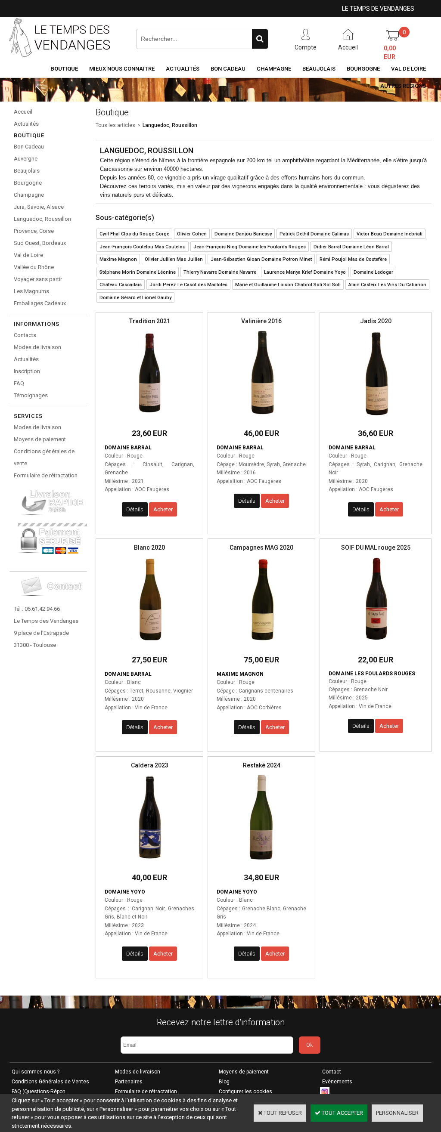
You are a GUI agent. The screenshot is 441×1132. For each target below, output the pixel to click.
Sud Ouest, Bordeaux (40, 243)
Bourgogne (363, 68)
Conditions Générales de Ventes (50, 1082)
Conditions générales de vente (44, 457)
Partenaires (129, 1082)
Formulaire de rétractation (46, 475)
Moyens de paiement (40, 439)
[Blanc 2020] (149, 645)
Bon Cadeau (228, 68)
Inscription (27, 371)
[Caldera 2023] (149, 863)
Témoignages (31, 395)
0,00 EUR (390, 52)
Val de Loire (408, 68)
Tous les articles (115, 125)
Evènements (337, 1082)
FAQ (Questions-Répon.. (40, 1092)
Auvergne (25, 158)
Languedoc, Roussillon (42, 219)
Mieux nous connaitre (122, 68)
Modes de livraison (37, 347)
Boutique (64, 68)
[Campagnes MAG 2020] (261, 645)
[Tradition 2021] (149, 418)
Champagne (274, 68)
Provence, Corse (34, 231)
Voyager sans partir (38, 279)
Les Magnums (31, 291)
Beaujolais (318, 68)
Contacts (25, 335)
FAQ (19, 383)
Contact (331, 1072)
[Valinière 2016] (261, 418)
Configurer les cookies (245, 1092)
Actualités (182, 68)
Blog (224, 1082)
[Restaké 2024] (261, 863)
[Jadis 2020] (376, 418)
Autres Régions (403, 86)
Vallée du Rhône (34, 267)
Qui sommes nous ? (35, 1072)
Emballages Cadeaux (40, 303)
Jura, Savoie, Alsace (39, 207)
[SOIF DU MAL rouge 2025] (376, 645)
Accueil (23, 111)
